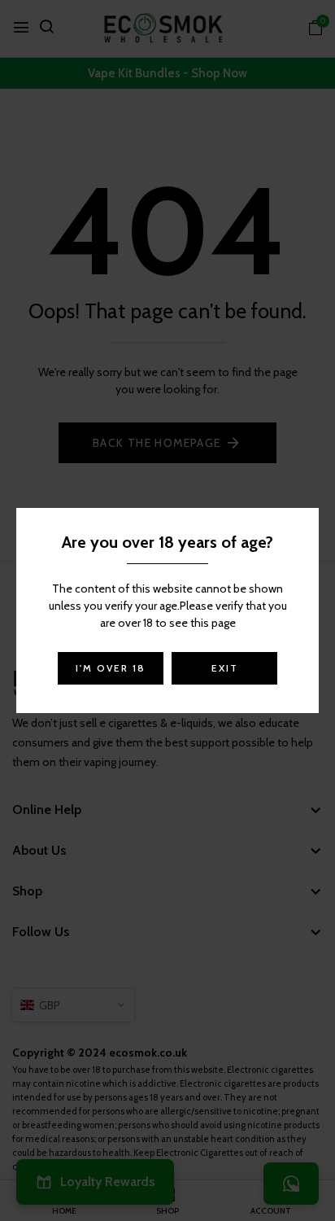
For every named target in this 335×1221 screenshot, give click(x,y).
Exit (224, 668)
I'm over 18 (111, 668)
